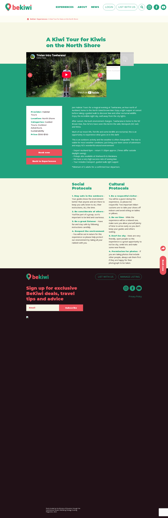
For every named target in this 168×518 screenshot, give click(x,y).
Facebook (156, 7)
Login (109, 7)
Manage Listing (130, 276)
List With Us (126, 7)
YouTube (163, 7)
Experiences (65, 7)
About (82, 7)
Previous (30, 75)
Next (100, 75)
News (95, 7)
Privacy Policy (135, 296)
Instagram (149, 7)
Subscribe (71, 308)
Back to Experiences (44, 161)
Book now (44, 152)
